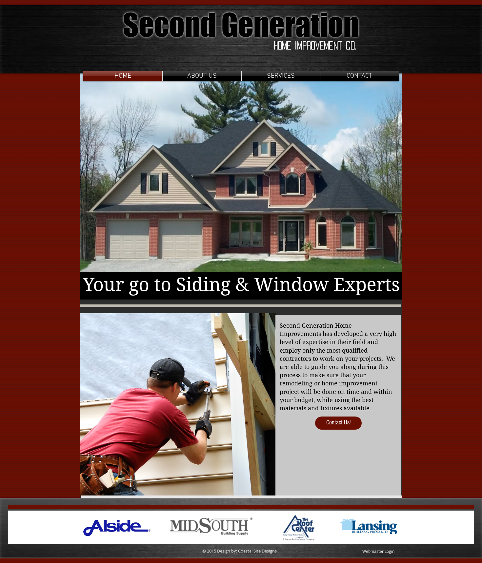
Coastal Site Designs (257, 551)
